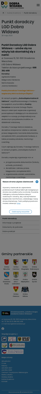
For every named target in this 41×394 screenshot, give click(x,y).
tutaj (18, 203)
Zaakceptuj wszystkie (20, 211)
